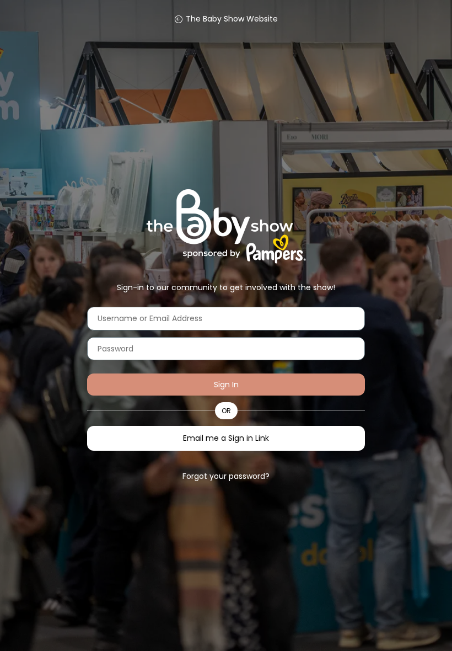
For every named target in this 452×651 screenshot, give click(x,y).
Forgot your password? (226, 476)
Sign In (226, 384)
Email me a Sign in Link (226, 438)
